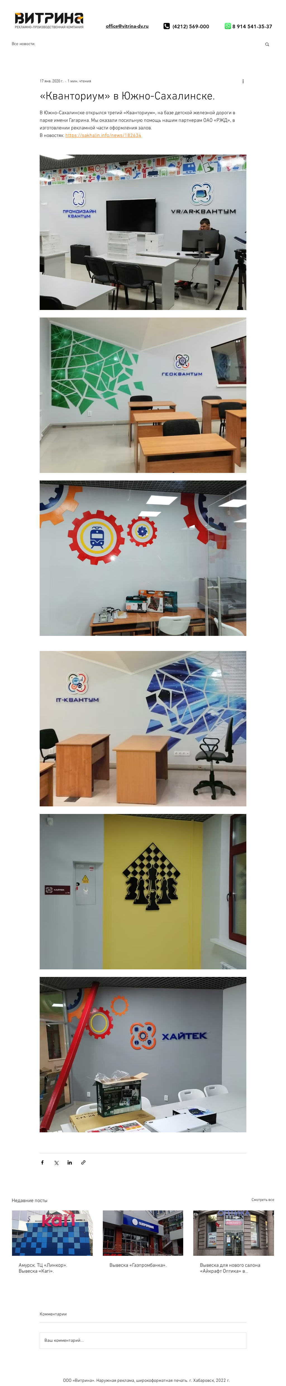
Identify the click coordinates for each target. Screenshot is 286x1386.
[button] (267, 44)
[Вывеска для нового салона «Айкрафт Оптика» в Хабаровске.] (233, 1233)
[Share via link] (83, 1162)
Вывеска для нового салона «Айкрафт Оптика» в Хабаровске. (230, 1268)
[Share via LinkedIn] (69, 1162)
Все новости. (23, 43)
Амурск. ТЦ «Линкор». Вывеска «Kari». (43, 1268)
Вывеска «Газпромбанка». (138, 1265)
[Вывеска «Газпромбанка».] (143, 1233)
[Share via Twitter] (56, 1162)
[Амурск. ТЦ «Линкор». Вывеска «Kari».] (52, 1233)
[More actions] (243, 81)
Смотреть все (263, 1200)
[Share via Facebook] (42, 1162)
